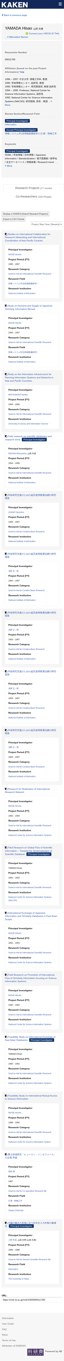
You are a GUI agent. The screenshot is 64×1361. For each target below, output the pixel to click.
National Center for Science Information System (29, 1142)
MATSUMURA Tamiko (18, 395)
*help (56, 33)
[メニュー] (60, 4)
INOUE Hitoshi (14, 323)
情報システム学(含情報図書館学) (22, 133)
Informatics (10, 124)
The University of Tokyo (18, 1279)
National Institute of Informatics (22, 293)
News (5, 1334)
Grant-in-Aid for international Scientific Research (29, 274)
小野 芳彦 (12, 1240)
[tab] (33, 188)
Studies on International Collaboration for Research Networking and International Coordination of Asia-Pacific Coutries (27, 237)
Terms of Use (9, 1340)
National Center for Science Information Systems (30, 835)
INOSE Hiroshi (14, 254)
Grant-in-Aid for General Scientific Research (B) (29, 1259)
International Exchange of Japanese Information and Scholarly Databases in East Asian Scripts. (31, 916)
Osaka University (15, 1210)
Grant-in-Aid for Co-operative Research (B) (27, 1191)
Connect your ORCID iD (41, 33)
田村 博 (11, 1171)
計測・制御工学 (49, 133)
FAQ (4, 1329)
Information (8, 1318)
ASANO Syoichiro (16, 512)
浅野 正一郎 (13, 571)
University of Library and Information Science (28, 424)
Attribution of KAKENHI (14, 1345)
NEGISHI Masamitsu (17, 453)
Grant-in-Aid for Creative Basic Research (26, 532)
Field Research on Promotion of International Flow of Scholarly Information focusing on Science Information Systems (31, 978)
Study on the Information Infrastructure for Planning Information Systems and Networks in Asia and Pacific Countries (29, 377)
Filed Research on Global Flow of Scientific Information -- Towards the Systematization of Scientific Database (28, 850)
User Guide (8, 1323)
